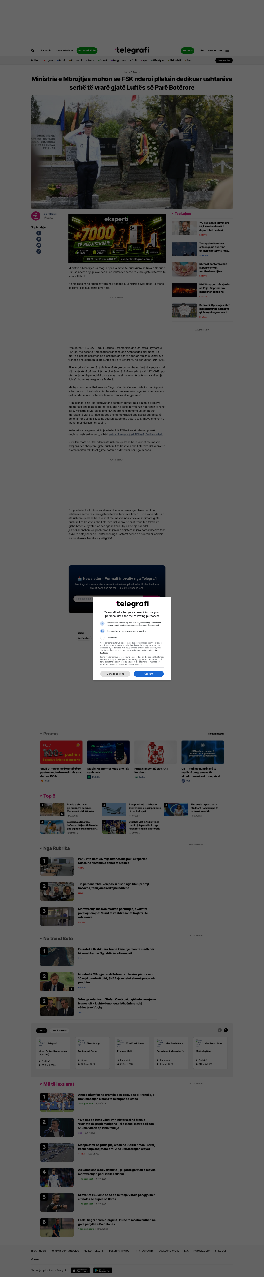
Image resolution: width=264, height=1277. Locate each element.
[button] (132, 638)
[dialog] (132, 638)
